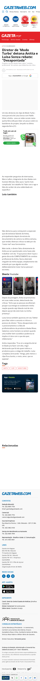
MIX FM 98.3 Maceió (9, 551)
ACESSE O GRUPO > (11, 143)
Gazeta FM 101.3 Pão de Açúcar (12, 562)
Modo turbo (22, 368)
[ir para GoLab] (25, 668)
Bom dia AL (23, 12)
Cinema (24, 39)
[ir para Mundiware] (9, 669)
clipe (13, 368)
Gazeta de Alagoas (8, 548)
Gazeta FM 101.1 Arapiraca (11, 558)
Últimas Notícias (14, 12)
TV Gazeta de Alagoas (9, 553)
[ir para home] (20, 7)
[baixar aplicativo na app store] (18, 388)
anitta (5, 368)
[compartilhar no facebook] (21, 678)
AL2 (33, 12)
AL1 (29, 12)
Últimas (31, 39)
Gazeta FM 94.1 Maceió (10, 555)
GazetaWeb (6, 560)
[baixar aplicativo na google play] (8, 388)
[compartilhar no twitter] (12, 678)
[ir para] (8, 587)
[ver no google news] (35, 678)
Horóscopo (5, 39)
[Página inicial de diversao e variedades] (10, 35)
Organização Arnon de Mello (12, 567)
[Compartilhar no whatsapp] (17, 678)
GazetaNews (6, 564)
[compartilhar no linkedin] (26, 678)
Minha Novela (15, 39)
